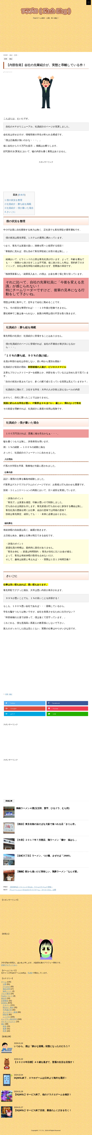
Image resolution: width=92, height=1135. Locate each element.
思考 (6, 694)
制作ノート (7, 991)
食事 (4, 1029)
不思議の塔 (7, 1010)
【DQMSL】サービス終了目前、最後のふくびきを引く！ (42, 1110)
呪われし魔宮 (8, 1007)
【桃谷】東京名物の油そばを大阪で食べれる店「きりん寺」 (46, 824)
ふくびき (6, 1017)
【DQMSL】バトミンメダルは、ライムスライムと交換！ (31, 887)
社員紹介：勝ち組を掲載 (18, 204)
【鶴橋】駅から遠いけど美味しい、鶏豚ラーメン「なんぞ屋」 (47, 871)
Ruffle (30, 973)
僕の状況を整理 (13, 200)
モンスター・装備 (10, 1012)
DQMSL (4, 1003)
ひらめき (6, 987)
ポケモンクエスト (8, 1022)
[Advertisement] (46, 36)
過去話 (4, 998)
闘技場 (5, 1014)
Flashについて (7, 996)
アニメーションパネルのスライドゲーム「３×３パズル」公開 (33, 890)
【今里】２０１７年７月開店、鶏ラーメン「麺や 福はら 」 (47, 840)
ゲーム (4, 982)
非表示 (22, 195)
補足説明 (6, 989)
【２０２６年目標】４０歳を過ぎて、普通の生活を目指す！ (44, 1062)
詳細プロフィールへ (9, 965)
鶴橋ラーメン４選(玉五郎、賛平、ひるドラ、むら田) (42, 808)
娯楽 (4, 1026)
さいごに (10, 212)
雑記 (10, 694)
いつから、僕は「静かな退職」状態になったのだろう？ (42, 1046)
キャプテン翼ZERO (9, 1019)
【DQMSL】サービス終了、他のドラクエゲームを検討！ (42, 1094)
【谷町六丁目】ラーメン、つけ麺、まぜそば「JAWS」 (44, 855)
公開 (4, 984)
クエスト (6, 1005)
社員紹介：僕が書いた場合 (19, 208)
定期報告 (4, 1001)
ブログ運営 (5, 994)
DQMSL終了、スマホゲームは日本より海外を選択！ (40, 1078)
